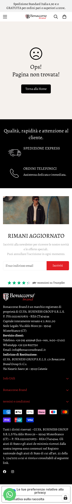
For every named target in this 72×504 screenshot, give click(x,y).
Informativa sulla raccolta (24, 499)
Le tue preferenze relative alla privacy (40, 490)
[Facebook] (4, 471)
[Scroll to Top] (65, 483)
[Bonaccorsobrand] (36, 16)
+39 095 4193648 (25, 340)
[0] (64, 16)
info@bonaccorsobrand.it (29, 350)
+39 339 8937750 (28, 345)
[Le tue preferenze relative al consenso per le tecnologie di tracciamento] (65, 497)
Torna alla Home (36, 89)
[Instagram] (12, 471)
